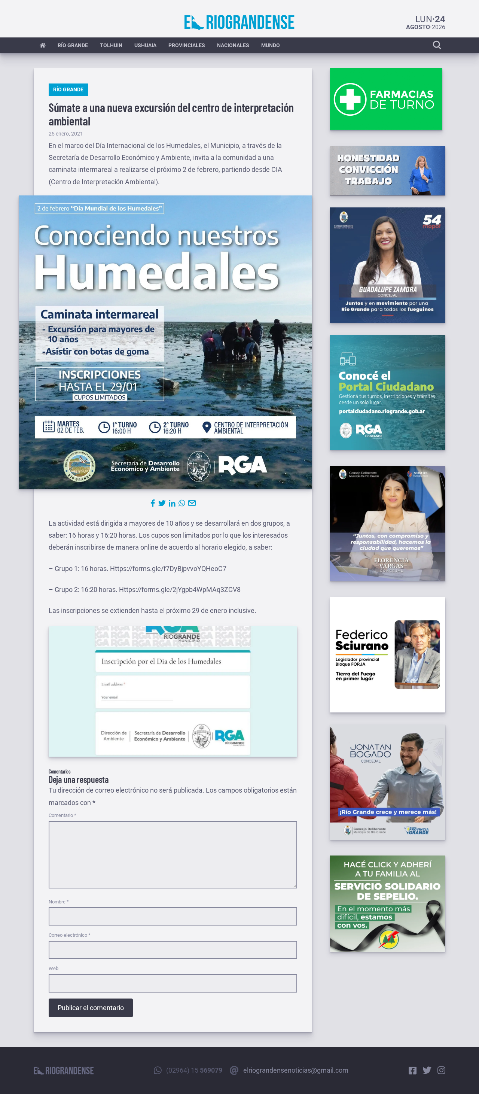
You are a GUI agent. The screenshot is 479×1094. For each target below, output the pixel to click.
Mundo (270, 45)
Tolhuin (111, 45)
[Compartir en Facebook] (153, 503)
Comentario (62, 815)
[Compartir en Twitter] (162, 503)
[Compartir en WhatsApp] (182, 503)
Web (53, 968)
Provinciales (186, 45)
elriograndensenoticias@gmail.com (295, 1070)
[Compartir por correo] (192, 503)
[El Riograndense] (239, 22)
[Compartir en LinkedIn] (172, 503)
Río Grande (73, 45)
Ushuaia (145, 45)
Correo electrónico (70, 935)
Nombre (59, 902)
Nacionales (233, 45)
